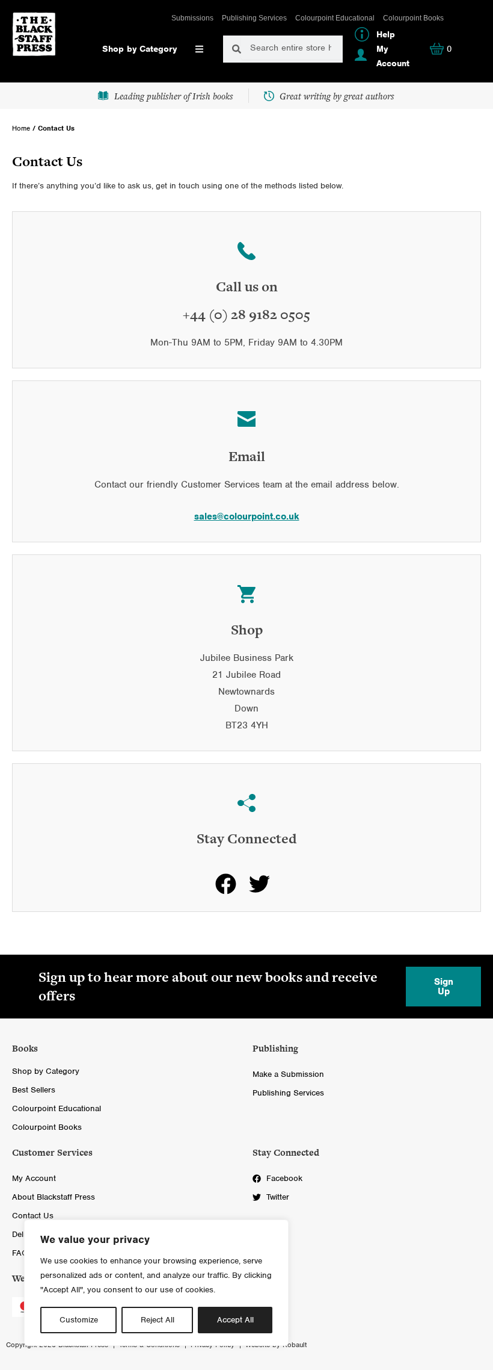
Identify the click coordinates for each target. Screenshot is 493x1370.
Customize (79, 1320)
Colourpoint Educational (335, 18)
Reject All (157, 1320)
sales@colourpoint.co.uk (246, 516)
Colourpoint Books (413, 18)
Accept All (235, 1320)
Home (21, 128)
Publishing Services (254, 18)
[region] (156, 1283)
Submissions (192, 18)
